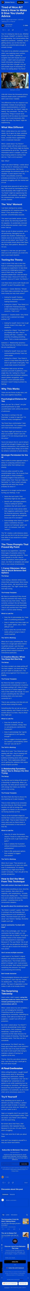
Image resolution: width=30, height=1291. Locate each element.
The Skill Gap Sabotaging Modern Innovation (10, 1224)
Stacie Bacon (8, 24)
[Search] (27, 1214)
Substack (6, 1287)
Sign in (26, 2)
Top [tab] (3, 1215)
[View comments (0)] (8, 30)
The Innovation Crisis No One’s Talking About (10, 1220)
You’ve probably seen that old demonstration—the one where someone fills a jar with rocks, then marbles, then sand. (10, 1236)
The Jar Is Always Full (8, 1233)
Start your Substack (10, 1283)
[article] (15, 1224)
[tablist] (8, 1194)
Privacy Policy (20, 1275)
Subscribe (20, 2)
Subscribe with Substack (16, 1268)
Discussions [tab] (14, 1215)
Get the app (23, 1283)
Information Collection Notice (18, 1169)
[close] (25, 1239)
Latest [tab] (7, 1215)
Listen (26, 25)
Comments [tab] (5, 1194)
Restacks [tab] (12, 1194)
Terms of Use (23, 1167)
